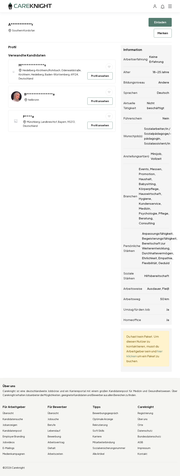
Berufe (52, 424)
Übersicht (8, 413)
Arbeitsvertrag (56, 442)
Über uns (142, 419)
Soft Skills (98, 430)
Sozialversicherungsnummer (109, 448)
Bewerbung (54, 436)
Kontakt (142, 453)
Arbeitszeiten (55, 453)
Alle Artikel (98, 453)
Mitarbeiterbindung (104, 442)
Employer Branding (14, 436)
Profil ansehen (100, 75)
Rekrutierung (100, 424)
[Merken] (109, 67)
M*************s (32, 65)
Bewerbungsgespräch (105, 413)
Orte (140, 424)
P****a (28, 116)
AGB (140, 442)
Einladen (160, 22)
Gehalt (52, 448)
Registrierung (145, 413)
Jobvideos (9, 442)
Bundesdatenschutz (149, 436)
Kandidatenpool (12, 430)
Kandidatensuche (13, 419)
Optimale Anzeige (103, 419)
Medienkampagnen (14, 453)
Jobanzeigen (10, 424)
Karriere (97, 436)
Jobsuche (53, 419)
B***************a (39, 94)
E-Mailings (8, 448)
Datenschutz (145, 430)
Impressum (144, 448)
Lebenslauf (54, 430)
